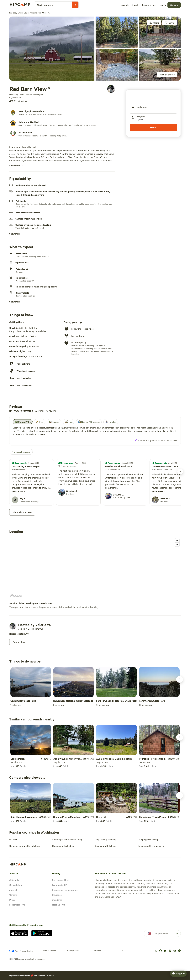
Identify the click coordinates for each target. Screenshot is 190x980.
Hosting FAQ (58, 904)
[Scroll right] (179, 679)
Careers (13, 894)
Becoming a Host (60, 879)
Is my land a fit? (59, 884)
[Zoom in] (177, 540)
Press (12, 899)
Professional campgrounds (65, 889)
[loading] (153, 127)
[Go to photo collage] (51, 49)
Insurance (57, 894)
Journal (13, 889)
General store (15, 884)
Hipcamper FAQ (17, 904)
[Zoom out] (177, 544)
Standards (57, 899)
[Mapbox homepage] (16, 595)
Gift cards (14, 879)
